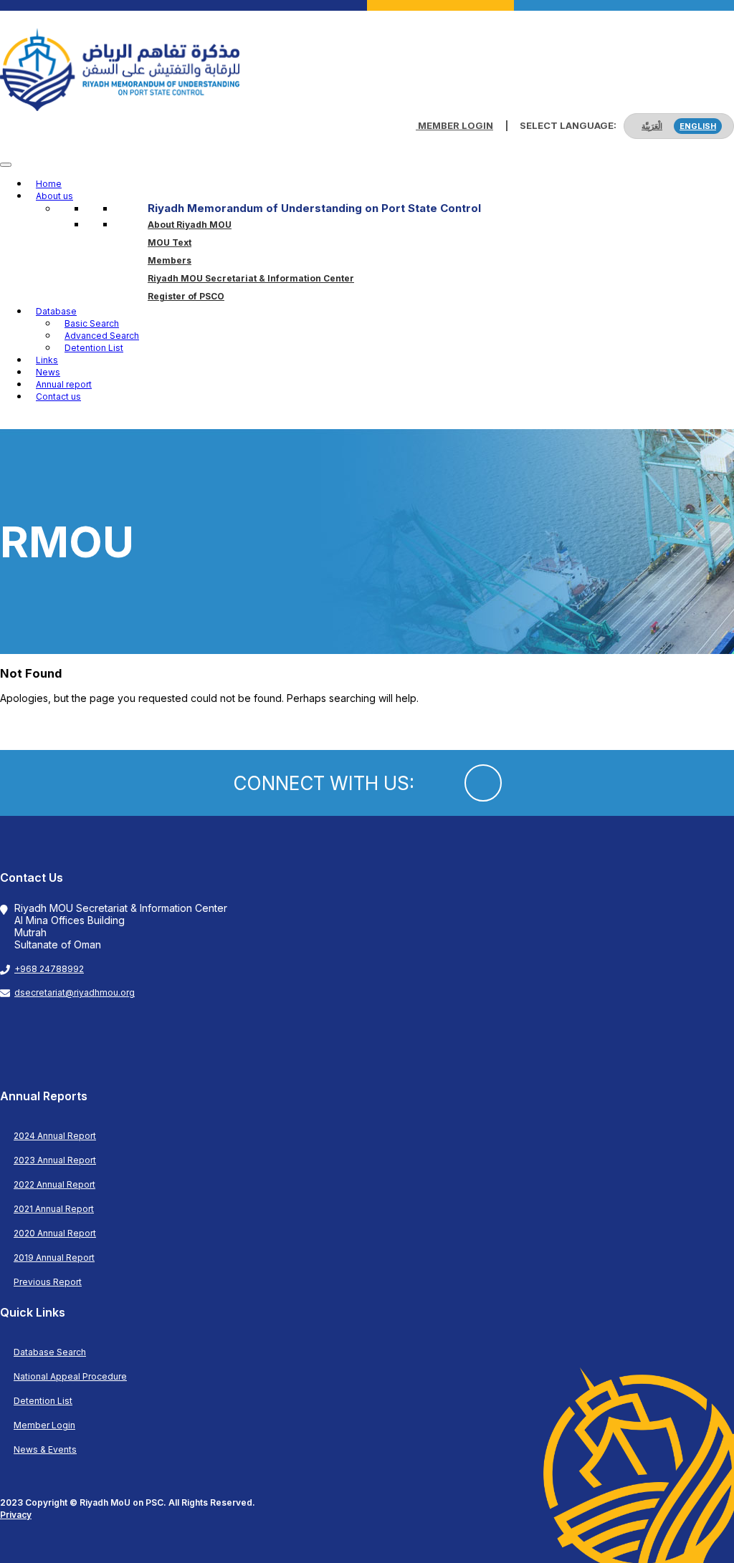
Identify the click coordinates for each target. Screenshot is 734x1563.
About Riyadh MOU (190, 224)
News (48, 372)
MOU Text (169, 242)
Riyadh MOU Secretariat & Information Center (251, 278)
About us (54, 196)
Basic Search (92, 323)
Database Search (50, 1352)
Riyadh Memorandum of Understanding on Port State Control (314, 208)
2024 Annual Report (55, 1135)
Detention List (94, 347)
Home (49, 183)
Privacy (16, 1514)
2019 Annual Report (54, 1257)
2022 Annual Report (54, 1184)
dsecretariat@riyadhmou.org (74, 992)
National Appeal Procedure (70, 1376)
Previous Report (48, 1281)
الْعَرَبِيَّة (652, 126)
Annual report (64, 384)
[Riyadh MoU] (119, 107)
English (698, 126)
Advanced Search (102, 335)
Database (56, 311)
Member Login (454, 125)
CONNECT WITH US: (323, 783)
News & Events (45, 1449)
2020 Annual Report (55, 1233)
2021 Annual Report (54, 1208)
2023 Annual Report (55, 1160)
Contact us (58, 396)
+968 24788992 (49, 968)
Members (169, 260)
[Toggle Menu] (5, 165)
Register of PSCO (186, 296)
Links (47, 360)
